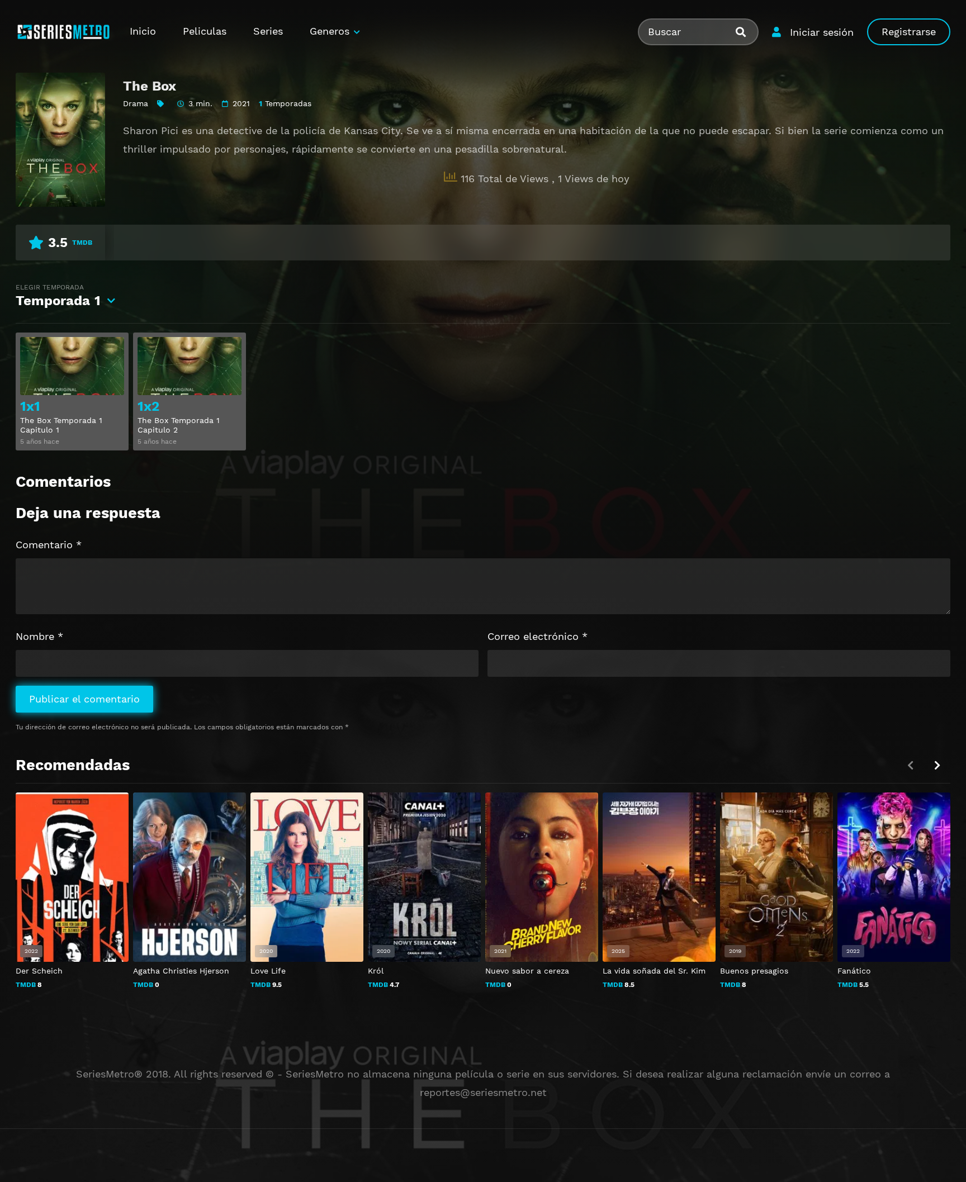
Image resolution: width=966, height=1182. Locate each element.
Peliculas (204, 31)
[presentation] (937, 765)
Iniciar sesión (822, 32)
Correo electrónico (537, 636)
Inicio (143, 31)
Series (268, 31)
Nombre (39, 636)
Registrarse (909, 31)
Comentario (49, 544)
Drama (135, 103)
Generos (329, 31)
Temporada (58, 295)
